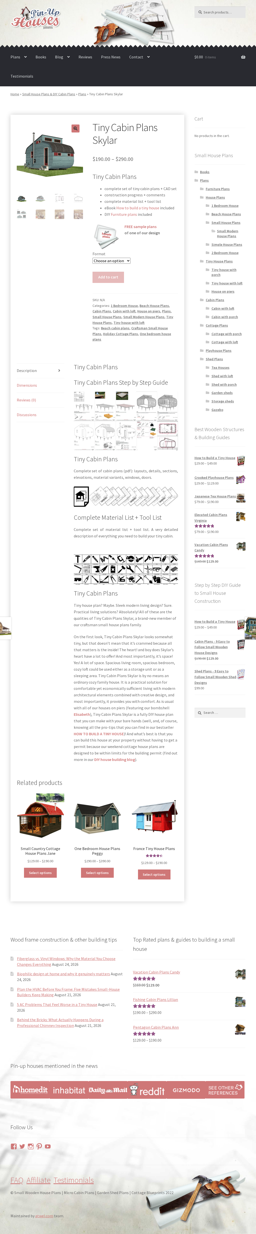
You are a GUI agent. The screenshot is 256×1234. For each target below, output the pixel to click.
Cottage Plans (217, 325)
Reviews (85, 56)
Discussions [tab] (26, 414)
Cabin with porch (225, 317)
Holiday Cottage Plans (120, 334)
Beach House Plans (154, 305)
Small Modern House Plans (143, 317)
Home (14, 94)
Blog (59, 56)
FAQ (17, 1180)
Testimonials (21, 76)
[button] (76, 128)
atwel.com (44, 1215)
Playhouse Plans (219, 350)
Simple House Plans (227, 244)
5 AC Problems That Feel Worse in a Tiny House (57, 1004)
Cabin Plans (101, 311)
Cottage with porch (227, 334)
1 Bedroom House (124, 305)
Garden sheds (222, 392)
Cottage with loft (225, 342)
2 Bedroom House (225, 252)
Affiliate (38, 1180)
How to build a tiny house (137, 207)
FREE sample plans (140, 226)
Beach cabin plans (115, 328)
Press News (110, 56)
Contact (136, 56)
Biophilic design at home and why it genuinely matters (63, 973)
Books (41, 56)
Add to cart (108, 276)
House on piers (148, 311)
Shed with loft (222, 376)
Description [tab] (27, 370)
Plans (15, 56)
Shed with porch (224, 384)
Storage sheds (223, 401)
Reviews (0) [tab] (26, 399)
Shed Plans (214, 359)
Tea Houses (221, 367)
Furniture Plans (218, 189)
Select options (40, 872)
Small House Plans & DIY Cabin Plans (48, 94)
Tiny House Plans (219, 261)
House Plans (215, 197)
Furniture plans (124, 214)
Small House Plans (107, 317)
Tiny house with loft (129, 322)
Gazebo (217, 409)
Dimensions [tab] (27, 385)
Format (99, 253)
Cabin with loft (124, 311)
